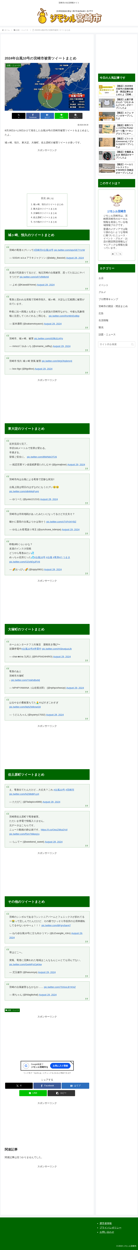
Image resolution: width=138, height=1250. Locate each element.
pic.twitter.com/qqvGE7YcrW (69, 250)
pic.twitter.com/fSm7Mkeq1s (24, 834)
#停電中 (37, 648)
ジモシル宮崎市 (116, 211)
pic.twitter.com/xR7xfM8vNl (34, 277)
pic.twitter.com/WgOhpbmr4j (57, 361)
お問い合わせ (107, 1232)
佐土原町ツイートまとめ (45, 217)
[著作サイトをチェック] (113, 254)
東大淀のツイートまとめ (45, 209)
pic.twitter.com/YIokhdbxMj (25, 680)
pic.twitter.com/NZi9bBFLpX (24, 794)
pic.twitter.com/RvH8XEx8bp (64, 316)
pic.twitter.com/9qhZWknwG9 (25, 707)
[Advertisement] (47, 46)
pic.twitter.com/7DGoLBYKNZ (60, 987)
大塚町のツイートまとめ (45, 213)
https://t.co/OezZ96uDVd (54, 829)
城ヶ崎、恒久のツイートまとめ (48, 204)
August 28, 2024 (75, 257)
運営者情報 (106, 1223)
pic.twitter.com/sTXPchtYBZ (61, 521)
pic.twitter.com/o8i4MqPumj (24, 491)
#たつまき (64, 557)
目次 (43, 198)
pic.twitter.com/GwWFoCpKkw (25, 964)
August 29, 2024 (46, 284)
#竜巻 (56, 557)
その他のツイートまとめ (45, 222)
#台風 (49, 557)
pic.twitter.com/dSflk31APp (48, 338)
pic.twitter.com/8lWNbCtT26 (42, 457)
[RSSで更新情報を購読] (120, 254)
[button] (75, 116)
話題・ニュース (13, 1010)
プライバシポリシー (110, 1227)
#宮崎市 (38, 250)
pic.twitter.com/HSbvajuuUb (57, 648)
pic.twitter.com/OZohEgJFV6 (24, 561)
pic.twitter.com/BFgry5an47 (56, 925)
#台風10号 (48, 250)
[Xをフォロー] (116, 254)
